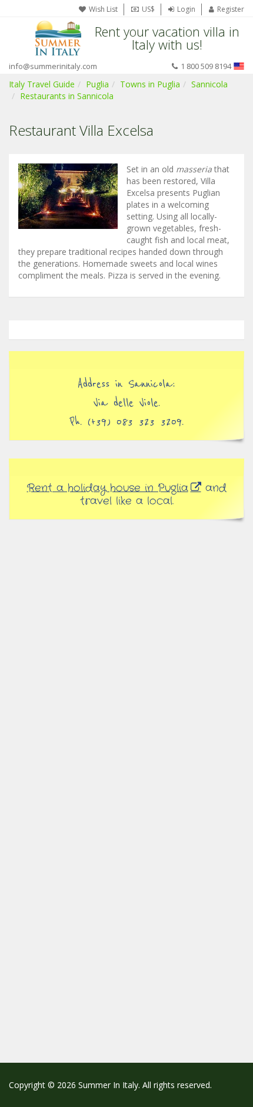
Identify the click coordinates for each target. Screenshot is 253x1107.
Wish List (103, 9)
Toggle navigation (19, 38)
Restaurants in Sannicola (67, 95)
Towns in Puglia (150, 84)
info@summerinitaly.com (53, 66)
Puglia (97, 84)
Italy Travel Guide (42, 84)
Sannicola (209, 84)
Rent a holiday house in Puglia (107, 488)
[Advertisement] (126, 664)
